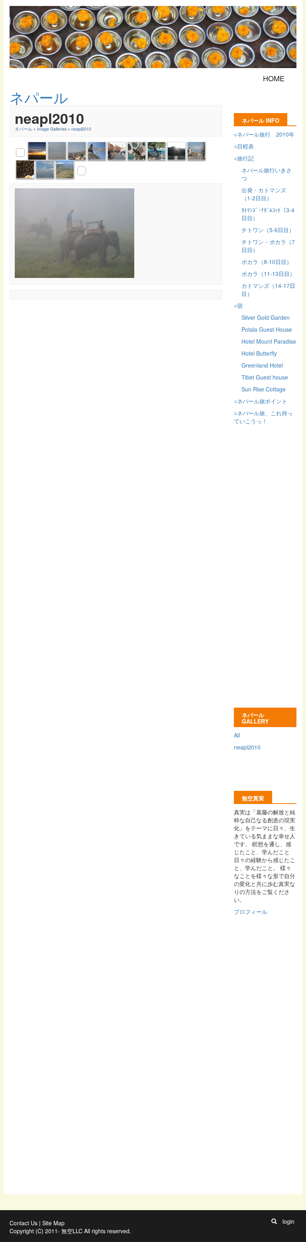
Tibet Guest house (264, 377)
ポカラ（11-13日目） (268, 274)
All (237, 735)
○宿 (238, 305)
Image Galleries (52, 129)
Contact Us (23, 1223)
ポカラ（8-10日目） (266, 262)
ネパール (23, 129)
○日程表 (244, 146)
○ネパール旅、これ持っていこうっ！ (263, 417)
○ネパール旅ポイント (260, 401)
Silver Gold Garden (265, 317)
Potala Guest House (266, 329)
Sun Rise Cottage (263, 389)
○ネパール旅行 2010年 (264, 134)
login (288, 1221)
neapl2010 (81, 129)
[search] (274, 1221)
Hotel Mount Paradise (268, 341)
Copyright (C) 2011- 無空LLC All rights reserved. (70, 1231)
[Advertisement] (155, 322)
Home (273, 78)
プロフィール (250, 911)
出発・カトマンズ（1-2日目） (263, 194)
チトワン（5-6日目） (267, 230)
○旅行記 (244, 158)
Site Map (53, 1223)
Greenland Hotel (262, 365)
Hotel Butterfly (259, 353)
